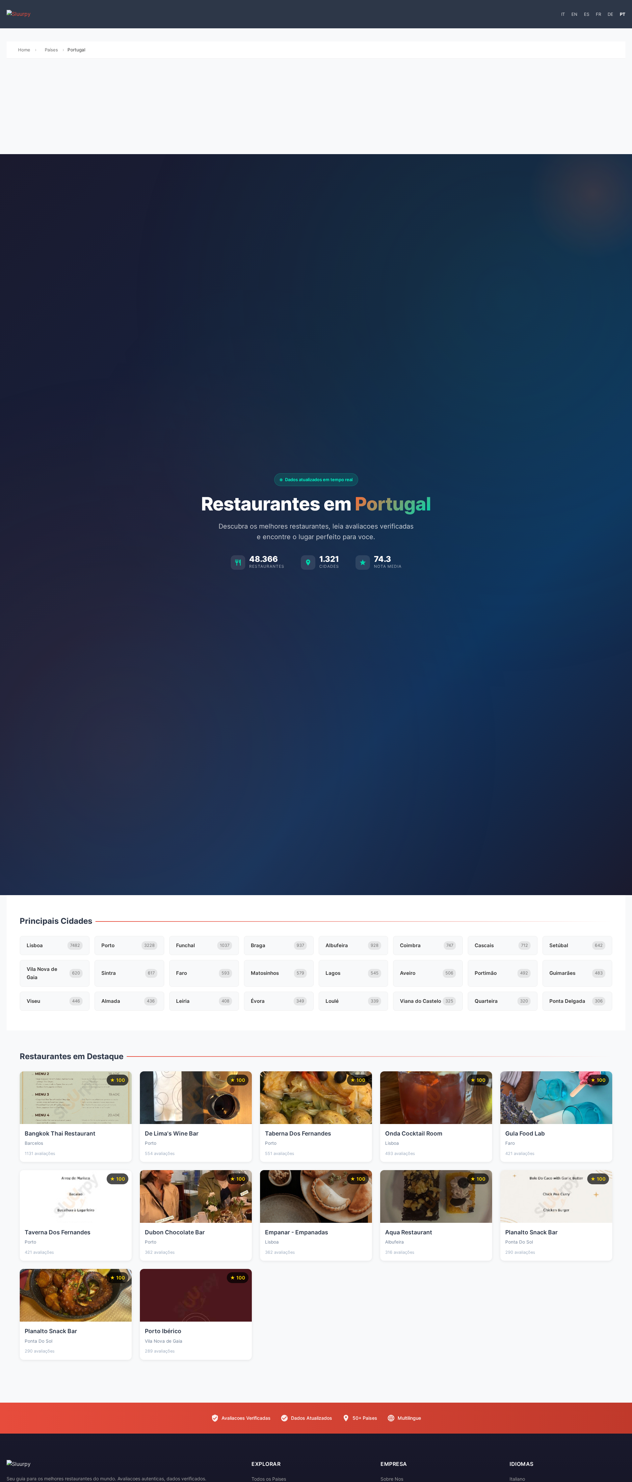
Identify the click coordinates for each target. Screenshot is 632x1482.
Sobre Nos (392, 1479)
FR (598, 14)
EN (574, 14)
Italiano (517, 1479)
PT (622, 14)
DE (610, 14)
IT (563, 14)
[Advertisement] (316, 108)
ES (586, 14)
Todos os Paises (268, 1479)
